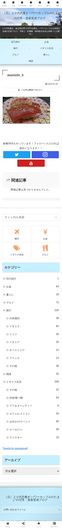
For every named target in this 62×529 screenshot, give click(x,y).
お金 (32, 286)
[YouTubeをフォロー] (31, 163)
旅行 (32, 310)
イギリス (34, 326)
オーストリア (34, 350)
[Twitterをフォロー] (17, 154)
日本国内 (34, 318)
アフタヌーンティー (34, 405)
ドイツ (34, 334)
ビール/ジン (34, 429)
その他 (34, 366)
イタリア (34, 342)
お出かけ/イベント (34, 421)
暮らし (32, 294)
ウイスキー (34, 437)
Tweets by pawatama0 (15, 448)
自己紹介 (32, 278)
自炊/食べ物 (34, 397)
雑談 (32, 374)
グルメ (32, 302)
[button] (56, 217)
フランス (34, 358)
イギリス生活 (32, 381)
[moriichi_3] (38, 516)
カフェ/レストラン (34, 413)
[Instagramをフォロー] (45, 154)
